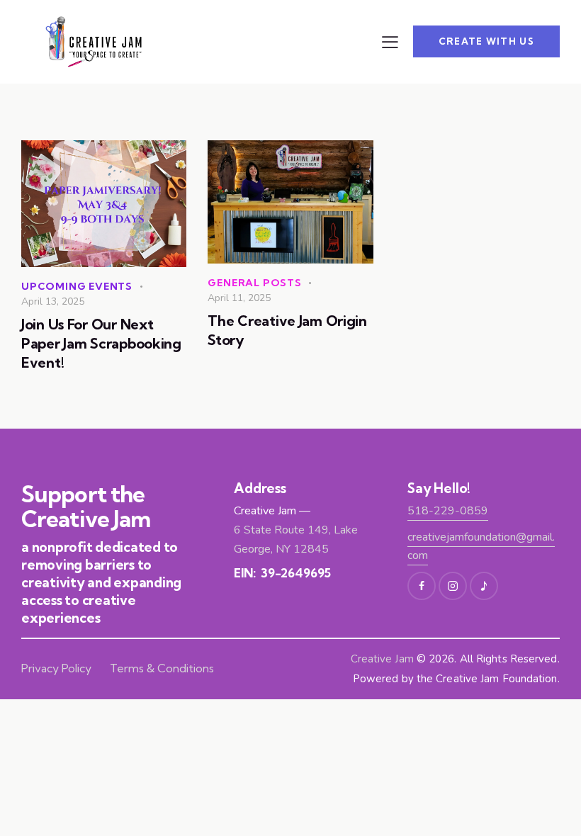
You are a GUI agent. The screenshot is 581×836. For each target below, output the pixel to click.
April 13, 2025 (52, 301)
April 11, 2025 (239, 298)
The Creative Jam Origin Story (287, 330)
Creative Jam (382, 659)
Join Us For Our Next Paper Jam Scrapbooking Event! (101, 343)
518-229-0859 (447, 511)
